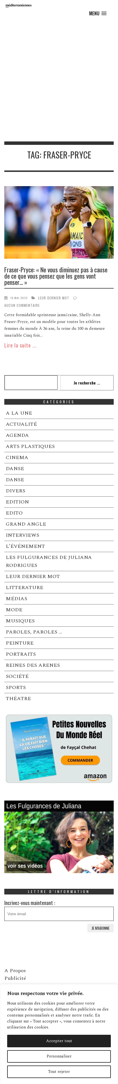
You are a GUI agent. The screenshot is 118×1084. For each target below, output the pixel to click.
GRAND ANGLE (26, 524)
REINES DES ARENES (33, 665)
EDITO (14, 513)
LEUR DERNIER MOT (53, 297)
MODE (14, 610)
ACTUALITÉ (21, 424)
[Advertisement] (59, 80)
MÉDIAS (16, 598)
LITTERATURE (24, 587)
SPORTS (16, 687)
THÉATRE (18, 698)
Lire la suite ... (20, 345)
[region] (59, 1034)
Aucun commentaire (22, 305)
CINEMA (17, 457)
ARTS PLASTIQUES (30, 446)
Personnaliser (59, 1056)
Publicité (15, 978)
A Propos (15, 970)
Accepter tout (59, 1041)
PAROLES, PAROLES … (34, 632)
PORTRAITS (21, 654)
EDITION (17, 502)
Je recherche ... (87, 383)
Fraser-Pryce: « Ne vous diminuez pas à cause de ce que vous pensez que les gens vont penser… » (55, 276)
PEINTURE (20, 643)
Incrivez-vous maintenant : (29, 902)
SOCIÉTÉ (17, 676)
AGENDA (17, 435)
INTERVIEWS (22, 535)
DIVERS (15, 491)
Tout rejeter (59, 1072)
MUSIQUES (20, 621)
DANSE (15, 468)
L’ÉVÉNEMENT (25, 546)
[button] (97, 13)
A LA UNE (19, 413)
